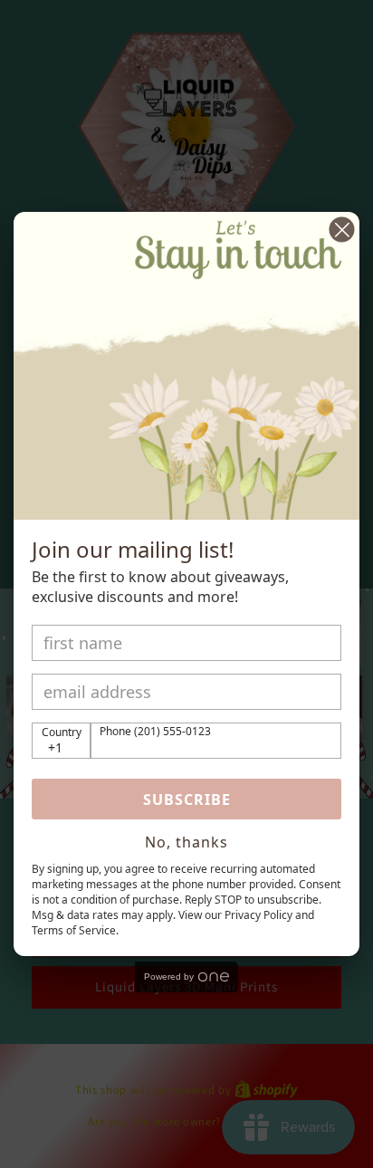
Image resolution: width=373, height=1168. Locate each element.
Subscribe (187, 799)
